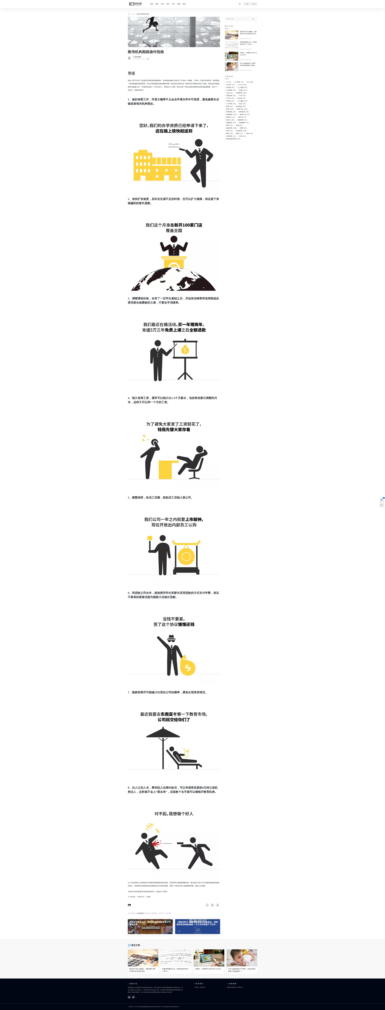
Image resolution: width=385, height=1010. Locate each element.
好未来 (242, 98)
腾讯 (229, 133)
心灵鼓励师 (137, 57)
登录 (253, 4)
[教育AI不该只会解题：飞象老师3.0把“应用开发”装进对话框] (231, 35)
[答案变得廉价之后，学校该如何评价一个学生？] (231, 45)
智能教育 (231, 122)
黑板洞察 (143, 1006)
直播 (239, 125)
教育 (230, 109)
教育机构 (244, 111)
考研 (229, 130)
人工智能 (242, 87)
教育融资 (231, 114)
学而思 (230, 101)
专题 (178, 4)
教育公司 (141, 897)
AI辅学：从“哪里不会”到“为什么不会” (248, 54)
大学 (242, 95)
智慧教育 (242, 120)
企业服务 (231, 90)
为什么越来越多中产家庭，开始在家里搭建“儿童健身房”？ (248, 64)
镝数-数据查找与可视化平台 (235, 987)
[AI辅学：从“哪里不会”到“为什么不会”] (231, 56)
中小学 (242, 84)
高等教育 (231, 136)
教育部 (230, 117)
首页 (151, 4)
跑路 (149, 897)
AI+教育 (239, 82)
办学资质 (132, 897)
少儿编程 (242, 101)
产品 (173, 4)
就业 (242, 103)
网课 (243, 128)
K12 (250, 82)
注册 (246, 4)
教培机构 (241, 106)
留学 (229, 125)
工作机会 (196, 987)
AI (228, 82)
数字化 (243, 117)
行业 (162, 4)
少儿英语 (231, 103)
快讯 (157, 4)
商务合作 (202, 987)
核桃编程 (244, 122)
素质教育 (231, 128)
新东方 (230, 120)
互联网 (230, 87)
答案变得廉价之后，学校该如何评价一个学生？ (248, 43)
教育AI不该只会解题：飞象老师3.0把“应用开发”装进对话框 (248, 33)
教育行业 (245, 114)
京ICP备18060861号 (156, 1006)
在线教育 (241, 93)
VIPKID (230, 84)
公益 (229, 93)
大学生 (230, 98)
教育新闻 (231, 111)
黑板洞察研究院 (233, 139)
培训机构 (231, 95)
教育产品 (242, 109)
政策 (229, 106)
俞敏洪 (243, 90)
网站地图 (148, 1006)
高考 (242, 136)
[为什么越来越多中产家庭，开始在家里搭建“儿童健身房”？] (231, 66)
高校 (249, 133)
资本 (167, 4)
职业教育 (241, 130)
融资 (239, 133)
